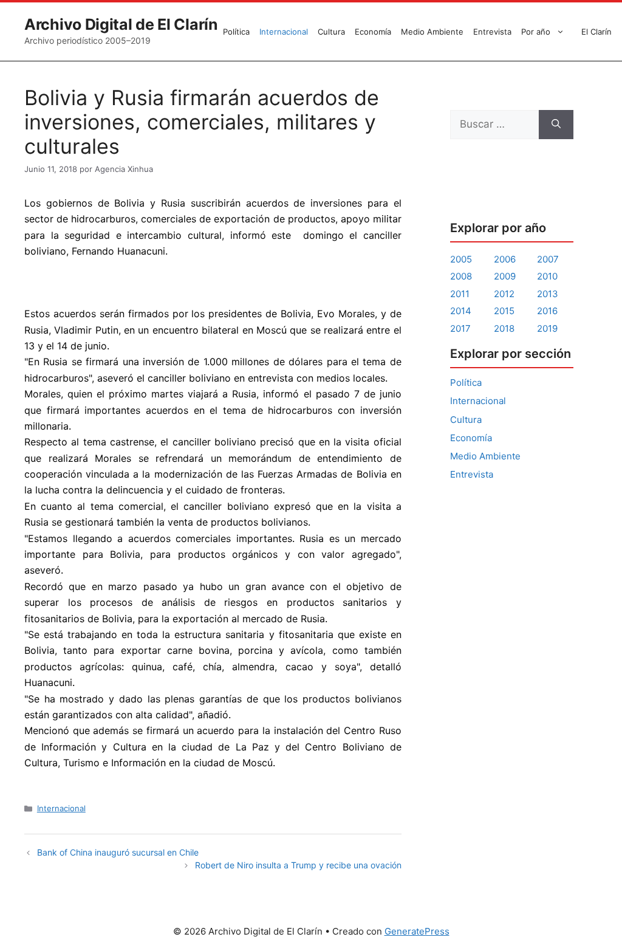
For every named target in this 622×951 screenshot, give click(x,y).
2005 (461, 259)
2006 (505, 259)
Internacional (283, 31)
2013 (547, 294)
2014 (460, 311)
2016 (547, 311)
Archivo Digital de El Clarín (121, 24)
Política (236, 31)
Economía (373, 31)
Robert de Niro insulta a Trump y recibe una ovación (298, 865)
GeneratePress (416, 931)
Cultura (331, 31)
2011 (460, 294)
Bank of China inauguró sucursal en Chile (118, 852)
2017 (460, 328)
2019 (547, 328)
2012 (504, 294)
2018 (504, 328)
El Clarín (596, 31)
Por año (535, 31)
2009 (505, 276)
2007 (548, 259)
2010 (547, 276)
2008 (461, 276)
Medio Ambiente (432, 31)
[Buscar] (556, 124)
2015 (504, 311)
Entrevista (492, 31)
